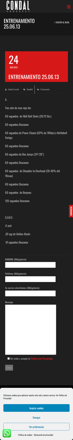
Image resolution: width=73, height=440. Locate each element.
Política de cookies (25, 434)
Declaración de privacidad (43, 434)
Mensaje (9, 302)
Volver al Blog (62, 22)
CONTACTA (71, 210)
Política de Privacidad (41, 358)
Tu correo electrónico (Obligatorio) (22, 288)
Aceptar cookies (36, 408)
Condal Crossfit (13, 89)
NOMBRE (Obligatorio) (15, 259)
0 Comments (45, 89)
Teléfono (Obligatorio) (15, 273)
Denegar (36, 417)
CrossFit (30, 89)
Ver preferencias (36, 427)
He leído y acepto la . (31, 358)
